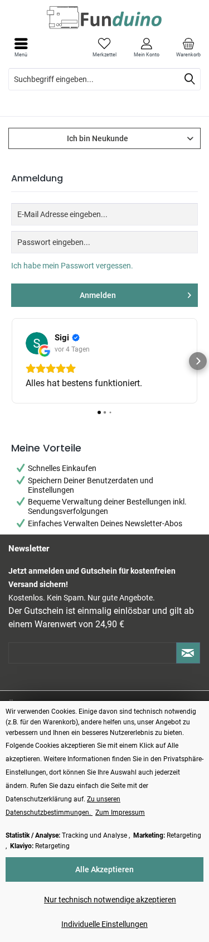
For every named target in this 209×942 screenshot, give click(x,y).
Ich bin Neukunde (97, 138)
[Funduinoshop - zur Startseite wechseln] (104, 17)
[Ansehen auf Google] (70, 343)
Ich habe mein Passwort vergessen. (72, 265)
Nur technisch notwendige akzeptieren (110, 899)
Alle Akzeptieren (104, 869)
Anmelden (98, 295)
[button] (11, 361)
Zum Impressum (120, 812)
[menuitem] (188, 47)
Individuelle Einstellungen (104, 924)
